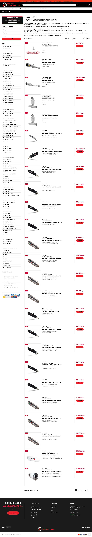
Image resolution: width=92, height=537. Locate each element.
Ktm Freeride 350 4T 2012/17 (9, 219)
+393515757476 (78, 514)
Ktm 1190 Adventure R (7, 122)
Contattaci (33, 517)
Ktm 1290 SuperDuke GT (8, 135)
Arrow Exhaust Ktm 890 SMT (48, 98)
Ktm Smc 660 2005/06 (7, 245)
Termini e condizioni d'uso (9, 274)
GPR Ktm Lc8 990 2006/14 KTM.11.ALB (50, 453)
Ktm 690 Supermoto (7, 152)
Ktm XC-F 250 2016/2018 (8, 83)
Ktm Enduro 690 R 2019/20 (8, 197)
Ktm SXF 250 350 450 (7, 261)
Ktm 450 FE (5, 141)
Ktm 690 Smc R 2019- (7, 148)
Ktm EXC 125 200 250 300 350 (9, 202)
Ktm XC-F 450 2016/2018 (8, 70)
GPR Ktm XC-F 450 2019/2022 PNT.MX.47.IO (51, 258)
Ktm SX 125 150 (6, 250)
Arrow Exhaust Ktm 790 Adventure (50, 45)
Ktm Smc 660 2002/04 (7, 243)
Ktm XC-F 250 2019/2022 (8, 89)
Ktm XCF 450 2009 (7, 55)
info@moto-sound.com (75, 515)
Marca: (43, 42)
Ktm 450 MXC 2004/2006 (8, 113)
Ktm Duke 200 (6, 178)
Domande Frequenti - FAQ (9, 278)
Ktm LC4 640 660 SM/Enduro (9, 221)
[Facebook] (7, 527)
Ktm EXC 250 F (6, 204)
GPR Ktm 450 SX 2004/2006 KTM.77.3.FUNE (51, 347)
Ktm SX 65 (5, 256)
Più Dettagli (80, 62)
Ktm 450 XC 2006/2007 (8, 53)
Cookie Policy (6, 281)
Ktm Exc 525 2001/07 (7, 213)
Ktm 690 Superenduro (7, 150)
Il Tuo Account (53, 506)
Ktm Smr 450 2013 (6, 48)
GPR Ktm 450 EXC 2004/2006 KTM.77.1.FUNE (51, 382)
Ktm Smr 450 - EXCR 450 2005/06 (10, 248)
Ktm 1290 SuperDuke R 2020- (9, 137)
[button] (13, 513)
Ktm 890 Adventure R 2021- (8, 157)
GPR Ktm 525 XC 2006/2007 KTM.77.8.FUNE (51, 187)
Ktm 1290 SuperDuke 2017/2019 (9, 133)
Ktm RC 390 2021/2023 (7, 241)
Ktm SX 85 (5, 258)
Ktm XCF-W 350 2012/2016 (8, 109)
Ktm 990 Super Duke (7, 165)
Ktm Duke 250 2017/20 (7, 180)
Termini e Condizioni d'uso (36, 507)
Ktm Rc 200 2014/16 (7, 234)
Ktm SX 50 (5, 254)
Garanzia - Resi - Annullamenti (10, 283)
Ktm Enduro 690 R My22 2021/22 (9, 200)
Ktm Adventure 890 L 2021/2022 (9, 174)
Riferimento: (44, 44)
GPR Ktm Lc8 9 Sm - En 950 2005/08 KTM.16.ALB (52, 471)
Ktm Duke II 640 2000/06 (8, 193)
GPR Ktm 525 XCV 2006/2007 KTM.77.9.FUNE (51, 169)
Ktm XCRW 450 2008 (7, 78)
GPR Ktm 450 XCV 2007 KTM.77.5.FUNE (50, 311)
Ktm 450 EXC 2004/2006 (8, 87)
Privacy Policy (6, 279)
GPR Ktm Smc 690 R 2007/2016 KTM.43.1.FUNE (52, 151)
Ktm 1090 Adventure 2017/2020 (9, 120)
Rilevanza (74, 38)
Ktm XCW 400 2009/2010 (8, 72)
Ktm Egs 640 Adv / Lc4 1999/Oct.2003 (11, 195)
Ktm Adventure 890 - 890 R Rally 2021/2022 (9, 171)
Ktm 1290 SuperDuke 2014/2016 (9, 131)
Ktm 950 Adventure (7, 159)
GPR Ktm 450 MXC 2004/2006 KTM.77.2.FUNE (52, 364)
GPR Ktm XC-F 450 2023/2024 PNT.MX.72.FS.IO (52, 240)
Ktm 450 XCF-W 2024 (7, 59)
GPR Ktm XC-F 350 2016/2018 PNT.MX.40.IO (51, 400)
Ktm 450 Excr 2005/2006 (8, 100)
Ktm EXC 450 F (6, 208)
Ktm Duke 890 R (6, 191)
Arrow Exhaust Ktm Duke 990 (49, 62)
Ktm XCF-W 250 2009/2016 (8, 67)
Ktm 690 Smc (5, 146)
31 (85, 490)
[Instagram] (9, 527)
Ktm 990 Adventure (7, 163)
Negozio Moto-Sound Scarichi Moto (11, 287)
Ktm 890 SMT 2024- (7, 267)
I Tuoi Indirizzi (53, 507)
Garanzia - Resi (34, 512)
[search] (75, 5)
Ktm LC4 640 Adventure (8, 224)
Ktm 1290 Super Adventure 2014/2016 (10, 124)
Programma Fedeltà (8, 285)
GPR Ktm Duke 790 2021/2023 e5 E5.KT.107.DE (52, 133)
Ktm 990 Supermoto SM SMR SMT (9, 168)
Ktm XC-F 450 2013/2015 (8, 61)
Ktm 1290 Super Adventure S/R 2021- (10, 128)
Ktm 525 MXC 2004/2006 (8, 91)
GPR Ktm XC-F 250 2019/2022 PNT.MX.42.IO (51, 418)
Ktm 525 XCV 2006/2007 (8, 111)
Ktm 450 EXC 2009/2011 (8, 94)
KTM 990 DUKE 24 (6, 265)
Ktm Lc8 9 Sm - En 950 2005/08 (9, 228)
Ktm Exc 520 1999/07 (7, 211)
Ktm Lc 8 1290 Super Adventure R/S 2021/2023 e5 (10, 65)
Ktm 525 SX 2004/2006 (8, 98)
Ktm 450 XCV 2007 (7, 115)
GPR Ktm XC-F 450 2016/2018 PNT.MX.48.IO (51, 275)
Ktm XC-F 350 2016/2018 (8, 102)
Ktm (3, 44)
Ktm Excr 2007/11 (6, 215)
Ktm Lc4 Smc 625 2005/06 (8, 226)
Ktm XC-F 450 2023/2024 (8, 85)
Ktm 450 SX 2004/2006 (8, 46)
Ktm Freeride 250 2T (7, 217)
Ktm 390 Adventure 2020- (8, 139)
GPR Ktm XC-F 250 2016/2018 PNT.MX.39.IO (51, 436)
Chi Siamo (33, 506)
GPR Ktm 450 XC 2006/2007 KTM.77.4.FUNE (51, 329)
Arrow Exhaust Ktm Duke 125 (48, 80)
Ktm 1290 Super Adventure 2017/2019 (10, 126)
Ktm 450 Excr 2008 (7, 107)
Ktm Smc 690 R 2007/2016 (8, 118)
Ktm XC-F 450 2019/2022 (8, 76)
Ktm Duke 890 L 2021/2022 (8, 189)
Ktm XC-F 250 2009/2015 (8, 74)
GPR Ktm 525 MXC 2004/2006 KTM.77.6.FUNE (52, 222)
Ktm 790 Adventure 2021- (8, 51)
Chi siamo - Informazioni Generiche (11, 276)
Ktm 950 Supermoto (7, 161)
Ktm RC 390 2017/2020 (7, 239)
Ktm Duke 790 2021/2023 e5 (9, 57)
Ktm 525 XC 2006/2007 (8, 104)
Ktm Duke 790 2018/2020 (8, 187)
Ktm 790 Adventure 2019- (8, 155)
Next (89, 490)
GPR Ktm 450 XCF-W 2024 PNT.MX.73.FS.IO (51, 293)
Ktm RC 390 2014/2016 (7, 237)
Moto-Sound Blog (54, 512)
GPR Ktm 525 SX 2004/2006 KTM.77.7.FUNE (51, 204)
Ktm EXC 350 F (6, 206)
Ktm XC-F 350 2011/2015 (8, 96)
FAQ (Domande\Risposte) (36, 509)
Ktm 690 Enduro (6, 144)
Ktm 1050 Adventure (7, 81)
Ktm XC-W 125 (6, 263)
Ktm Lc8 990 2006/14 (7, 230)
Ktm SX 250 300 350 (7, 252)
